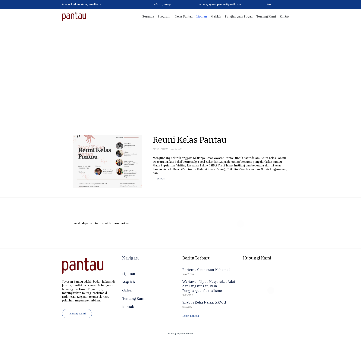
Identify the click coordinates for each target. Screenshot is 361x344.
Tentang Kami (266, 16)
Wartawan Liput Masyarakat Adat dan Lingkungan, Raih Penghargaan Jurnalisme (208, 286)
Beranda (148, 16)
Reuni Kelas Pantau (190, 140)
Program (164, 16)
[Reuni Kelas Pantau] (107, 161)
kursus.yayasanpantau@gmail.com (220, 4)
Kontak (284, 16)
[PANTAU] (74, 16)
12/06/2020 (176, 149)
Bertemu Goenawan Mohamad (206, 270)
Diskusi (161, 179)
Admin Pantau (160, 149)
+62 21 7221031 (162, 4)
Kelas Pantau (184, 16)
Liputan (201, 16)
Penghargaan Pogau (239, 16)
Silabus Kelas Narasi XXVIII (204, 302)
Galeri (127, 290)
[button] (77, 313)
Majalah (216, 16)
